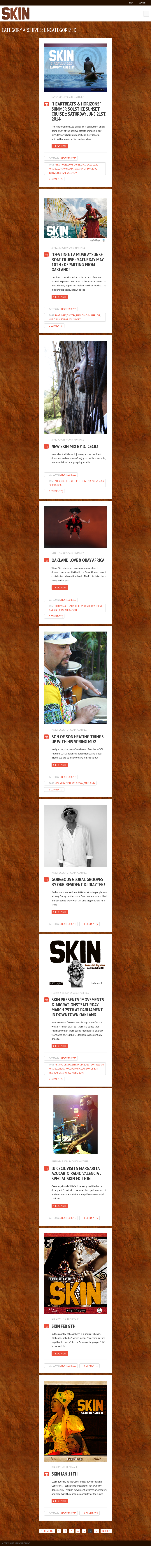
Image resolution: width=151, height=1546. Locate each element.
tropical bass (64, 172)
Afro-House (61, 164)
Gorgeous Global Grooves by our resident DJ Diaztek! (78, 882)
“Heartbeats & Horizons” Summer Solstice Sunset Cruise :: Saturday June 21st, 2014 (79, 111)
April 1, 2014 (58, 553)
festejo (90, 1064)
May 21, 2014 (58, 97)
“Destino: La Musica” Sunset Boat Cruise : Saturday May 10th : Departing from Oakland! (78, 262)
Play (131, 2)
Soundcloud (55, 485)
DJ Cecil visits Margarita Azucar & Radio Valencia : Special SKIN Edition (76, 1173)
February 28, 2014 (60, 992)
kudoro (53, 168)
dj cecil (94, 164)
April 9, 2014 (58, 439)
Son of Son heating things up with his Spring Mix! (78, 739)
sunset (52, 172)
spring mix (89, 783)
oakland (68, 168)
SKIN (58, 319)
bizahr (75, 1319)
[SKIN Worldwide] (15, 13)
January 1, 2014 (59, 1467)
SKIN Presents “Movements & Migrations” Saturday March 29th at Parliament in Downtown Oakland (78, 1007)
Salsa (95, 481)
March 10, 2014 (59, 872)
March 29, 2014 (59, 729)
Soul (94, 168)
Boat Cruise (74, 164)
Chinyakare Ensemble (66, 606)
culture (63, 1064)
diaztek (85, 164)
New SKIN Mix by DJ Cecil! (75, 446)
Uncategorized (68, 158)
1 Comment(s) (56, 789)
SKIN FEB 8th (63, 1326)
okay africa (65, 610)
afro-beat (60, 481)
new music (60, 783)
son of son (85, 168)
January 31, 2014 (60, 1319)
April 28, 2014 (58, 247)
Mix (89, 481)
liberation (63, 1068)
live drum (75, 1068)
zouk (81, 1072)
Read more (60, 146)
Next (105, 1531)
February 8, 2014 (60, 1161)
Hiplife (78, 481)
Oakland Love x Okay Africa (78, 560)
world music (71, 1072)
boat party (60, 315)
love (60, 168)
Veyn (74, 172)
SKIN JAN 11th (65, 1473)
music (52, 319)
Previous (48, 1531)
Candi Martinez (75, 97)
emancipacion (83, 315)
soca (76, 168)
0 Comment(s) (56, 179)
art (56, 1064)
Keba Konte (84, 606)
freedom (99, 1064)
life (93, 315)
